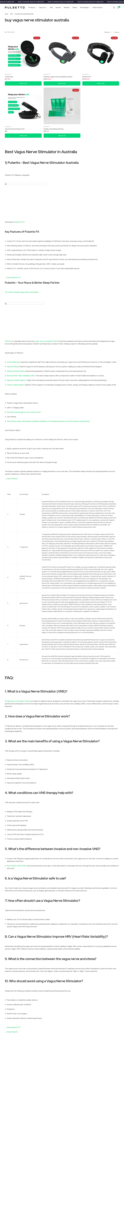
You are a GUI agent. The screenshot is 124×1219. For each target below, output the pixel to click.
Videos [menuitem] (74, 7)
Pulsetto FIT (86, 77)
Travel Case (9, 77)
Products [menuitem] (32, 7)
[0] (117, 7)
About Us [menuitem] (42, 7)
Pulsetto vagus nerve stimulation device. (58, 77)
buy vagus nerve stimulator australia (24, 13)
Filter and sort (10, 32)
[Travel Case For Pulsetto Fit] (23, 105)
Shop (11, 13)
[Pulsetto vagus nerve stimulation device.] (62, 53)
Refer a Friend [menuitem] (97, 7)
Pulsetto (8, 74)
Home (6, 13)
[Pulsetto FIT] (100, 53)
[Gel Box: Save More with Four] (62, 105)
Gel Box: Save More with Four (54, 129)
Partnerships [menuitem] (84, 7)
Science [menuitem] (58, 7)
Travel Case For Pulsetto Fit (15, 129)
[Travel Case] (23, 53)
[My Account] (114, 7)
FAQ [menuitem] (51, 7)
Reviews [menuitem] (66, 7)
